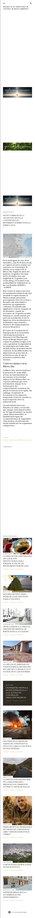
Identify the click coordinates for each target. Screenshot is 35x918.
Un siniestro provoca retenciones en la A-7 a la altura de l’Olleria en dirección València (17, 693)
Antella (10, 440)
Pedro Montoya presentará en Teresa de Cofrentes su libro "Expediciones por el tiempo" (17, 830)
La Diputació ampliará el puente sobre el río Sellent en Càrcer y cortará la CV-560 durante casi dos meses (17, 668)
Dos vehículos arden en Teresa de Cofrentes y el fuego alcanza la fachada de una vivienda (17, 745)
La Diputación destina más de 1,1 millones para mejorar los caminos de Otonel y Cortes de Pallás (17, 783)
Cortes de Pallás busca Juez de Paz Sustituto (17, 865)
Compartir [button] (6, 437)
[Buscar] (31, 3)
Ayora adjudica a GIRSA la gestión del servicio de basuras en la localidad (16, 629)
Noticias (15, 440)
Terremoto (28, 440)
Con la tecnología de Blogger (19, 912)
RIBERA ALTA (21, 440)
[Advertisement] (17, 28)
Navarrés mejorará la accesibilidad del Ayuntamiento (14, 894)
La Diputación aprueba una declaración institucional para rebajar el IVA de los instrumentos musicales (17, 561)
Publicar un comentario (16, 569)
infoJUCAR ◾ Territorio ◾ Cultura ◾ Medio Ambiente (15, 8)
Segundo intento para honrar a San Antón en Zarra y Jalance (15, 596)
